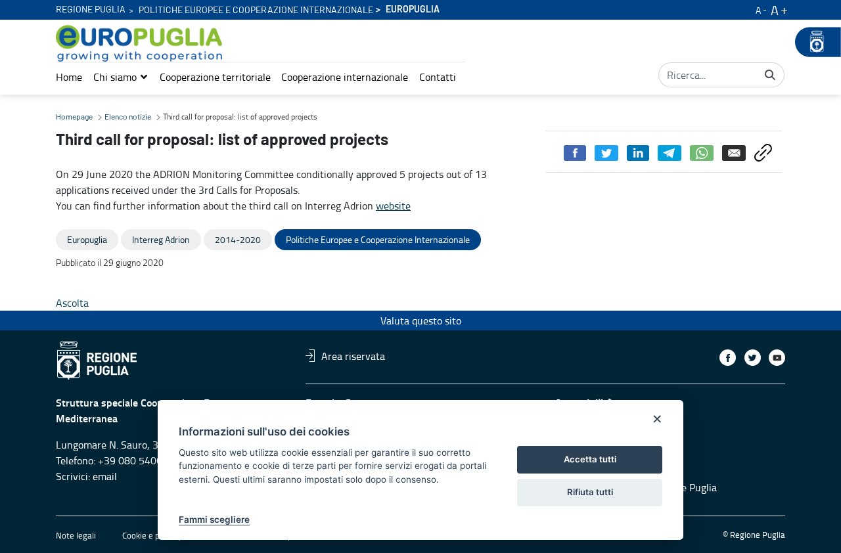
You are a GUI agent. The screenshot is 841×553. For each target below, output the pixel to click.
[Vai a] (141, 43)
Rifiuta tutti (590, 492)
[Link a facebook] (727, 357)
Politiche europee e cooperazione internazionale (256, 10)
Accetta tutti (590, 459)
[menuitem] (69, 77)
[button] (120, 77)
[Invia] (770, 74)
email (105, 476)
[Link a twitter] (752, 357)
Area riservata (353, 355)
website (393, 205)
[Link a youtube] (777, 357)
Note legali (76, 535)
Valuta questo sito (420, 320)
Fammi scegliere (214, 519)
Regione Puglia (90, 9)
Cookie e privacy (151, 535)
